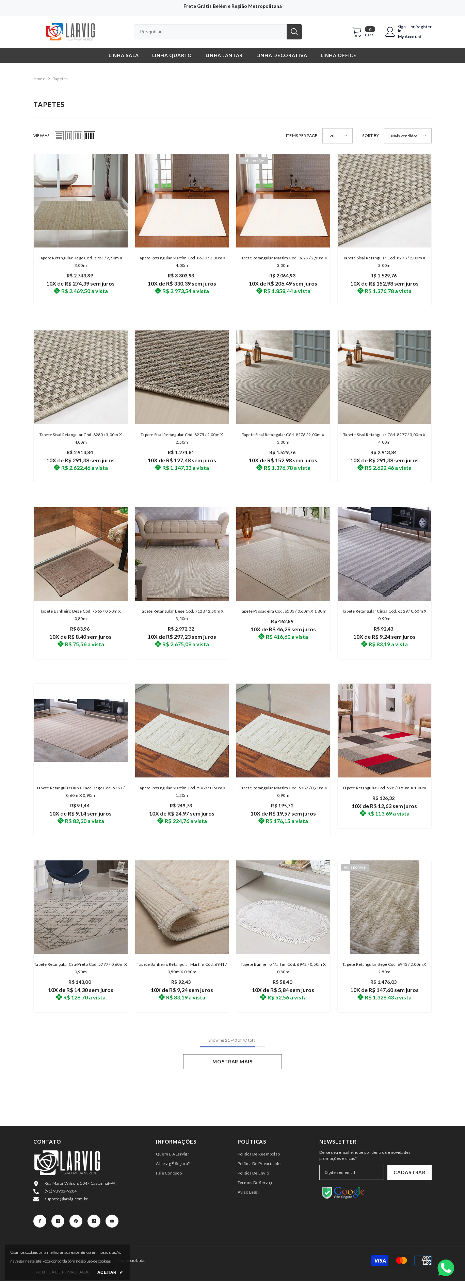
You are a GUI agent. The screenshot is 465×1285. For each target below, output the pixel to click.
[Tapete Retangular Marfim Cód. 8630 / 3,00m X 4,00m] (182, 201)
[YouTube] (112, 1221)
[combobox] (210, 31)
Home (39, 78)
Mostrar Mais (232, 1061)
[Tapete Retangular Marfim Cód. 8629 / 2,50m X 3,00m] (283, 201)
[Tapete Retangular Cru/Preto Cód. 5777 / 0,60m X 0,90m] (81, 907)
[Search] (218, 31)
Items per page (301, 135)
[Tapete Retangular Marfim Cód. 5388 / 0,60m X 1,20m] (182, 730)
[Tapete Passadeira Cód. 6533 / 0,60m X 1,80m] (283, 554)
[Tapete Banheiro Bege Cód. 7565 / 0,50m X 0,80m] (81, 554)
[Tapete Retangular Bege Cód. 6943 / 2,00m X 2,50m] (385, 907)
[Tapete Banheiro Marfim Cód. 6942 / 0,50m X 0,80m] (283, 907)
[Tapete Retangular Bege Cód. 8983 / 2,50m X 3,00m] (81, 201)
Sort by (370, 135)
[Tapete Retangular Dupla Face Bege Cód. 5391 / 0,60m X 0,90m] (81, 730)
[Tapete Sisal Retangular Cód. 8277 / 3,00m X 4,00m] (385, 377)
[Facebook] (39, 1221)
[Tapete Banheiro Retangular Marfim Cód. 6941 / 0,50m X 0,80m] (182, 907)
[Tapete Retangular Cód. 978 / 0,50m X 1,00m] (385, 730)
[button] (59, 135)
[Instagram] (57, 1221)
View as (41, 135)
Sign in (402, 29)
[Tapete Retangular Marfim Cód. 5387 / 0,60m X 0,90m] (283, 730)
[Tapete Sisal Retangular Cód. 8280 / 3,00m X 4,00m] (81, 377)
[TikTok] (93, 1221)
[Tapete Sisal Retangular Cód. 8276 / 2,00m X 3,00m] (283, 377)
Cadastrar (409, 1172)
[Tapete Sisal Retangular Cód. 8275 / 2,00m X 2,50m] (182, 377)
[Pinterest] (75, 1221)
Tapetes (60, 78)
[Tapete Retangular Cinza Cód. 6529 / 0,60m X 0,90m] (385, 554)
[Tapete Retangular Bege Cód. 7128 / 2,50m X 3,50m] (182, 554)
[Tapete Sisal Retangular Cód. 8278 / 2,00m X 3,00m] (385, 201)
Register (424, 27)
